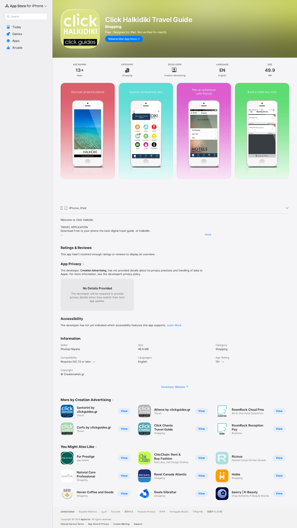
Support (138, 524)
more (208, 234)
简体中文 (128, 512)
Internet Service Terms (72, 524)
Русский (115, 512)
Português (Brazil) (179, 512)
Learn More (174, 325)
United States (68, 512)
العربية (104, 512)
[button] (26, 27)
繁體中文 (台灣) (214, 512)
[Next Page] (293, 142)
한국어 (162, 512)
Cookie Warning (121, 524)
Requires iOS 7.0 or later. (76, 361)
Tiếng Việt (198, 512)
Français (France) (146, 512)
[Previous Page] (56, 142)
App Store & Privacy (98, 524)
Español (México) (88, 512)
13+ (218, 361)
